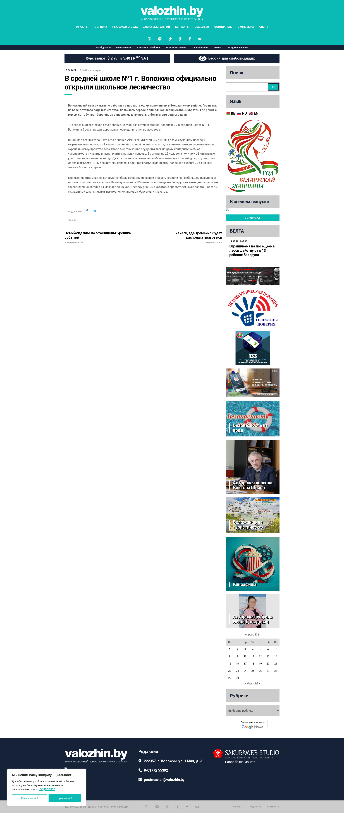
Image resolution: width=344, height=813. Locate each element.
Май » (257, 683)
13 (268, 656)
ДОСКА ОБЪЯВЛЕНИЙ (156, 26)
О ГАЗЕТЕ (81, 26)
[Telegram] (157, 806)
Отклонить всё (29, 798)
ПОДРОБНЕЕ (47, 789)
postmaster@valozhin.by (164, 779)
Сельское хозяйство (148, 47)
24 (245, 670)
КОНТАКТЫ (182, 26)
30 (237, 678)
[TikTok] (167, 806)
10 (245, 656)
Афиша (217, 47)
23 (237, 670)
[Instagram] (146, 806)
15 (229, 663)
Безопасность (124, 47)
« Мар (248, 683)
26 (260, 670)
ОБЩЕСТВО (202, 26)
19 (260, 663)
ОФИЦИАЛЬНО (223, 26)
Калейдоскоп (103, 47)
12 (260, 656)
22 (229, 670)
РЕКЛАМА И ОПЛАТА (125, 26)
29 (229, 678)
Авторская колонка (175, 47)
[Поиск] (273, 87)
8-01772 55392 (156, 770)
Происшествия (200, 47)
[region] (46, 787)
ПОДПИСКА (100, 26)
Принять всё (65, 798)
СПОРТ (263, 26)
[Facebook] (187, 806)
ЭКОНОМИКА (246, 26)
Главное (72, 220)
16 (237, 663)
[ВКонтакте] (197, 806)
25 (252, 670)
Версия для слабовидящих (231, 58)
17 (245, 663)
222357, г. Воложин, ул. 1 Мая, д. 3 (173, 761)
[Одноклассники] (177, 806)
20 (268, 663)
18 (252, 663)
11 (252, 656)
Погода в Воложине (237, 47)
